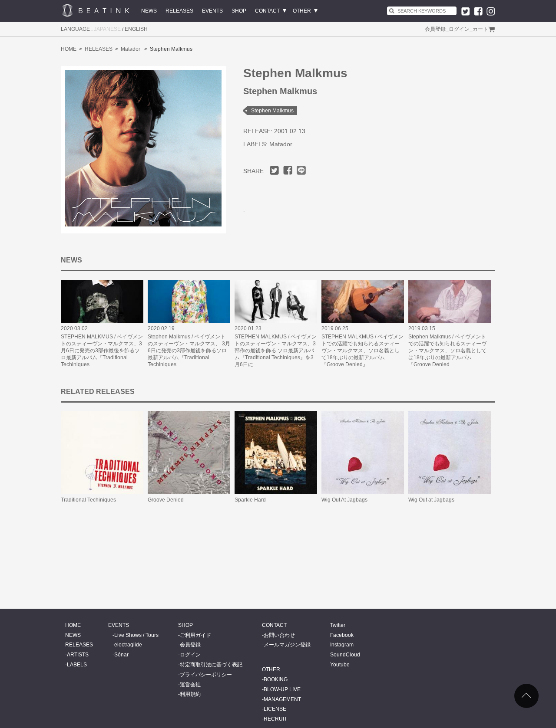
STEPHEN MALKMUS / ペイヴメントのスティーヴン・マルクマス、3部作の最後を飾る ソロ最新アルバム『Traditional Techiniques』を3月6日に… (276, 350)
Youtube (340, 665)
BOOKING (276, 679)
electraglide (128, 645)
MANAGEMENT (282, 699)
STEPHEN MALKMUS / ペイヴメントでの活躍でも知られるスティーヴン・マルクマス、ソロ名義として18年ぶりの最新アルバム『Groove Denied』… (362, 350)
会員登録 (435, 29)
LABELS (77, 665)
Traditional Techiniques (88, 500)
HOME (68, 49)
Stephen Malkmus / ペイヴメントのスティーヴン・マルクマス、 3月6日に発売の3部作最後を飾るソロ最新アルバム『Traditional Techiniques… (189, 350)
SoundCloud (345, 655)
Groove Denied (166, 500)
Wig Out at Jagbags (431, 500)
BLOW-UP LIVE (282, 689)
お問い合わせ (279, 635)
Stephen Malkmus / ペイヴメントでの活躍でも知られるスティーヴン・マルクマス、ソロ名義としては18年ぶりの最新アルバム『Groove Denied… (447, 350)
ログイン (459, 29)
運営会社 (190, 685)
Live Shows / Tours (136, 635)
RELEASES (179, 11)
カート (480, 29)
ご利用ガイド (195, 635)
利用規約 (190, 694)
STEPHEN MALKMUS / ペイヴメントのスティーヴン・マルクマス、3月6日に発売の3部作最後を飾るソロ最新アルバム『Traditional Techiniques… (102, 350)
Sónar (121, 655)
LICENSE (275, 709)
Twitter (337, 625)
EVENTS (212, 11)
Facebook (342, 635)
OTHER (302, 11)
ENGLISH (136, 29)
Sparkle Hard (250, 500)
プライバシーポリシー (206, 675)
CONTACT (267, 11)
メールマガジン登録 (287, 645)
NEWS (149, 11)
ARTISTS (78, 655)
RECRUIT (275, 719)
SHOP (239, 11)
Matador (130, 49)
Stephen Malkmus (272, 111)
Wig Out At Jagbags (344, 500)
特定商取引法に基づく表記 (211, 665)
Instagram (342, 645)
